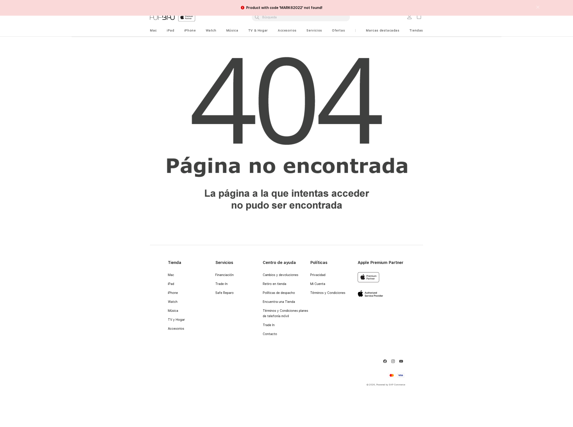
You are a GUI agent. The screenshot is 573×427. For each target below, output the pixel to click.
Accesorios (287, 30)
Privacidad (317, 275)
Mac (153, 30)
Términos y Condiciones (327, 293)
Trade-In (221, 284)
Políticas (318, 262)
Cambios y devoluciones (280, 275)
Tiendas (416, 30)
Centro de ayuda (279, 262)
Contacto (270, 334)
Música (232, 30)
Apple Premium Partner (380, 262)
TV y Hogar (176, 319)
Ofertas (338, 30)
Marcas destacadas (382, 30)
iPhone (190, 30)
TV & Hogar (258, 30)
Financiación (224, 275)
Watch (211, 30)
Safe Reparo (224, 293)
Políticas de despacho (279, 293)
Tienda (174, 262)
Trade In (269, 325)
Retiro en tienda (274, 284)
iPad (170, 30)
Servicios (314, 30)
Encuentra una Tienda (279, 302)
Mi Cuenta (317, 284)
